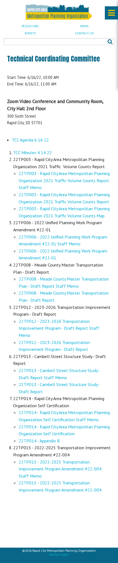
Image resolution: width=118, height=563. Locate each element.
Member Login (59, 554)
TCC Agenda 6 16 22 (30, 140)
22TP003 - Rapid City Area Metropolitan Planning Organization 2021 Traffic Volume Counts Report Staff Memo (64, 180)
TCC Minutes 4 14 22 (32, 152)
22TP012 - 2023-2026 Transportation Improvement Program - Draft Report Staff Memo (59, 328)
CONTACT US (84, 33)
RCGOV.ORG (30, 26)
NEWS (84, 26)
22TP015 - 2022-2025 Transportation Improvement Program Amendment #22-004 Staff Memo (60, 469)
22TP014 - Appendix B (39, 440)
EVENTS (30, 33)
